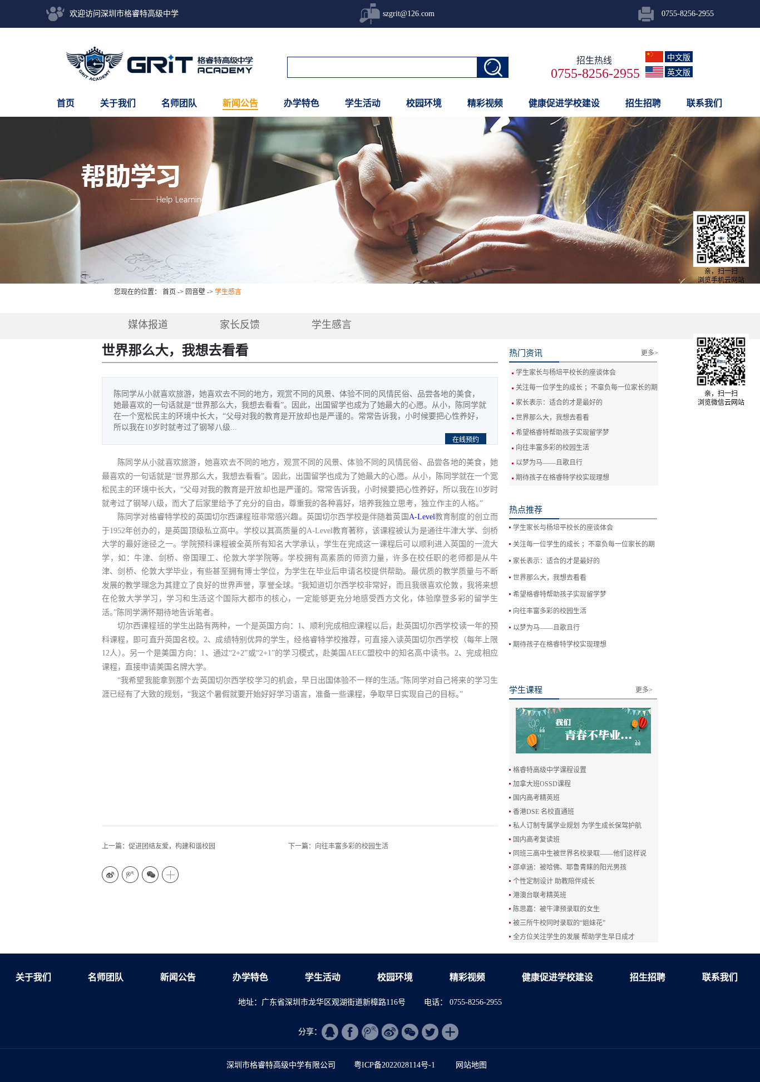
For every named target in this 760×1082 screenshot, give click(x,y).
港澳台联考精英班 (539, 895)
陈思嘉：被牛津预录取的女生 (556, 909)
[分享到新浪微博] (110, 874)
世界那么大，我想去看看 (552, 417)
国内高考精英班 (536, 798)
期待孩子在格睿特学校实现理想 (562, 478)
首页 (66, 103)
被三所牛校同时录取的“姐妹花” (559, 923)
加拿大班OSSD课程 (542, 784)
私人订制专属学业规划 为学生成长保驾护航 (577, 826)
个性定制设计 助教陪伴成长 (554, 881)
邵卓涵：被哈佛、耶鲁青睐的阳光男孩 (569, 867)
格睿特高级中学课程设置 (549, 770)
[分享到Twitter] (430, 1032)
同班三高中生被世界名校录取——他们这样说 (580, 853)
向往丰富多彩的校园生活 (552, 447)
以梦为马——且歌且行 (549, 462)
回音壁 (195, 292)
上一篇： (158, 846)
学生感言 (228, 292)
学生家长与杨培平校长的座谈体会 (566, 372)
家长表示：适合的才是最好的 (559, 402)
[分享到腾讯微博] (130, 874)
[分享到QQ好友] (330, 1032)
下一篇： (338, 846)
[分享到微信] (150, 874)
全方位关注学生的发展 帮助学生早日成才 (574, 937)
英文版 (678, 72)
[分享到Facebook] (350, 1032)
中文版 (678, 57)
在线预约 (465, 440)
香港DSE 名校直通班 (543, 812)
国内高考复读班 (536, 839)
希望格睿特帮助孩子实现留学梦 (562, 432)
